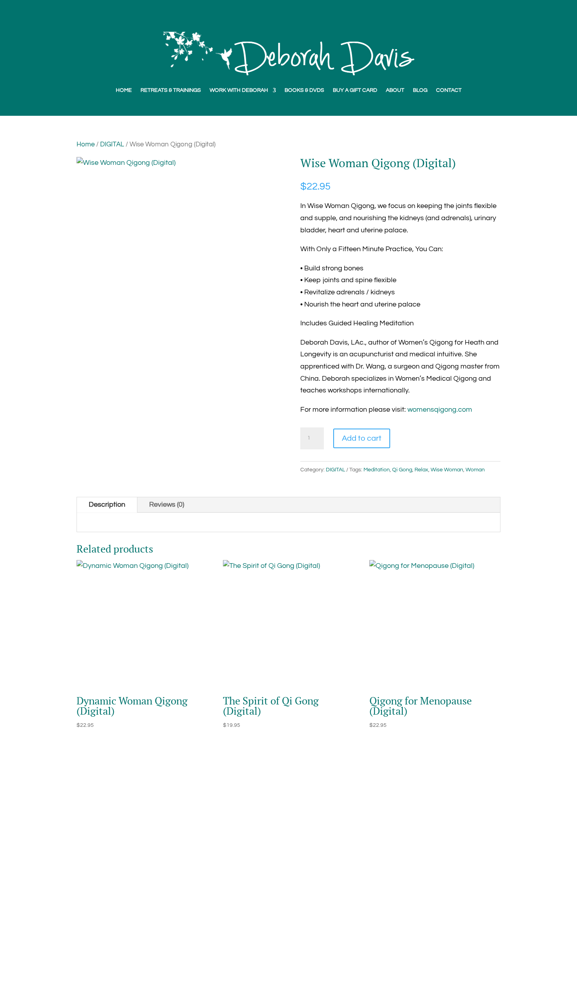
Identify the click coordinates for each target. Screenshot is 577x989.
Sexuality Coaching (107, 901)
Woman (475, 470)
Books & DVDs (99, 877)
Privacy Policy (99, 937)
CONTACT (449, 90)
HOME (124, 90)
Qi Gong (402, 470)
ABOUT (395, 90)
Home (86, 144)
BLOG (420, 90)
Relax (421, 470)
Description (107, 504)
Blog (84, 865)
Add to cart (362, 438)
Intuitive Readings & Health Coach (130, 913)
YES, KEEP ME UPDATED (400, 910)
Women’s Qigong (104, 889)
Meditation (376, 470)
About (86, 853)
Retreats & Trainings (108, 925)
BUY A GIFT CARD (355, 90)
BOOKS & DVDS (304, 90)
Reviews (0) (166, 504)
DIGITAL (112, 144)
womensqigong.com (439, 409)
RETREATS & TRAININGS (171, 90)
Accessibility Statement (114, 949)
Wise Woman (447, 470)
